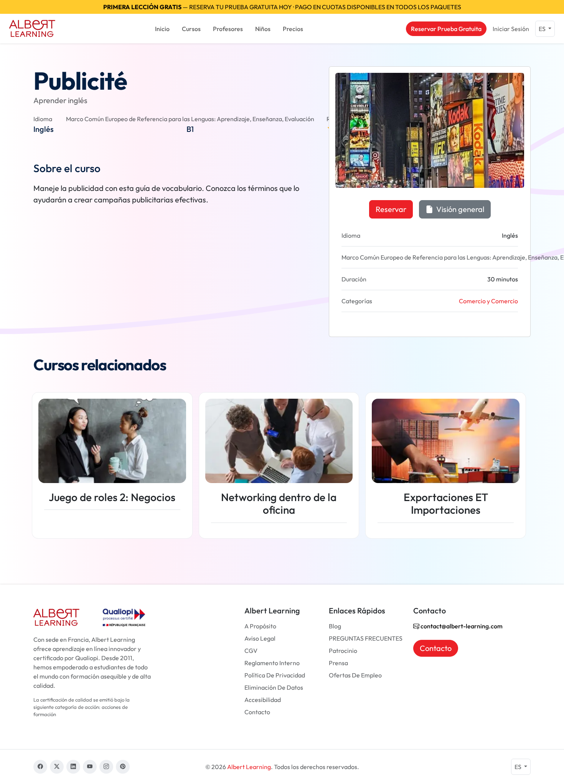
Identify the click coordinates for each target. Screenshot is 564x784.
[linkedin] (73, 767)
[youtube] (90, 767)
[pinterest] (123, 767)
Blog (335, 626)
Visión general (459, 209)
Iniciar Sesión (511, 29)
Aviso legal (259, 638)
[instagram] (106, 767)
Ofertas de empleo (355, 675)
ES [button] (543, 29)
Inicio (162, 29)
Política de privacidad (274, 675)
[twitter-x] (57, 767)
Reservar (391, 209)
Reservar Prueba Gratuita (446, 29)
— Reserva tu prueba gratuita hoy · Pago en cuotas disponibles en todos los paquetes (282, 7)
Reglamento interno (272, 663)
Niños (262, 29)
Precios (293, 29)
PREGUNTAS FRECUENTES (365, 638)
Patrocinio (343, 650)
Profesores (228, 29)
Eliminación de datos (273, 687)
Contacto (257, 712)
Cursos (191, 29)
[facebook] (40, 767)
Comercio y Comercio (488, 301)
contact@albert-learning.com (461, 626)
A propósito (260, 626)
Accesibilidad (262, 699)
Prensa (338, 663)
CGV (250, 650)
